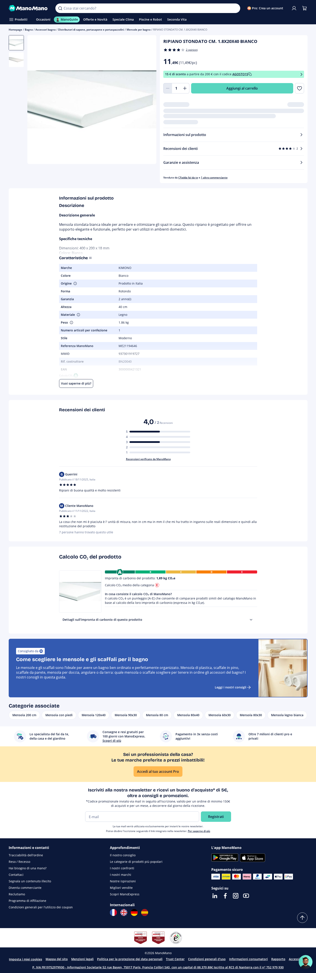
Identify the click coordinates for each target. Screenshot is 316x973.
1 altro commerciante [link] (214, 177)
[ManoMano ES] (144, 912)
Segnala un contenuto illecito (30, 881)
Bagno (29, 29)
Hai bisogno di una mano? (27, 868)
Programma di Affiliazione (27, 901)
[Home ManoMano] (28, 8)
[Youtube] (246, 895)
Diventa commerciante (25, 888)
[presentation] (251, 619)
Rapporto (278, 959)
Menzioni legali (82, 959)
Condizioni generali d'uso (207, 959)
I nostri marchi (120, 875)
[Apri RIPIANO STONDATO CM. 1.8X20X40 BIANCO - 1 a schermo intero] (91, 99)
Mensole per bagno (139, 29)
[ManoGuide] (306, 962)
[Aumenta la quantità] (185, 88)
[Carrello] (304, 8)
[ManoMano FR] (113, 912)
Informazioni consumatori (248, 959)
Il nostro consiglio (123, 855)
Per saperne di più (199, 831)
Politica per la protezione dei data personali (129, 959)
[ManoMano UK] (123, 912)
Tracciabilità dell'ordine (26, 855)
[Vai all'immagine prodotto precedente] (36, 100)
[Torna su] (302, 917)
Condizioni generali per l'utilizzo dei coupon (41, 907)
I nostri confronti (122, 868)
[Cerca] (60, 8)
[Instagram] (235, 895)
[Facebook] (225, 895)
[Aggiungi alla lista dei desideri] (299, 88)
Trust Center (175, 959)
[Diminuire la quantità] (167, 88)
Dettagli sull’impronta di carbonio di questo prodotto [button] (102, 620)
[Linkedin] (214, 895)
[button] (75, 283)
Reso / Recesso (19, 862)
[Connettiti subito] (294, 8)
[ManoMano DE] (134, 912)
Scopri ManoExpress (124, 894)
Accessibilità (298, 959)
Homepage (15, 29)
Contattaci (16, 875)
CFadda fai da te (188, 177)
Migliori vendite (121, 888)
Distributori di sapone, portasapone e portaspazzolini (91, 29)
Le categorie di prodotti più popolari (136, 862)
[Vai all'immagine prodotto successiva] (147, 100)
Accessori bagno (45, 29)
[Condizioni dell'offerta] (301, 74)
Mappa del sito (57, 959)
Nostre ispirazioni (123, 881)
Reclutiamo (17, 894)
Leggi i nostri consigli (230, 687)
